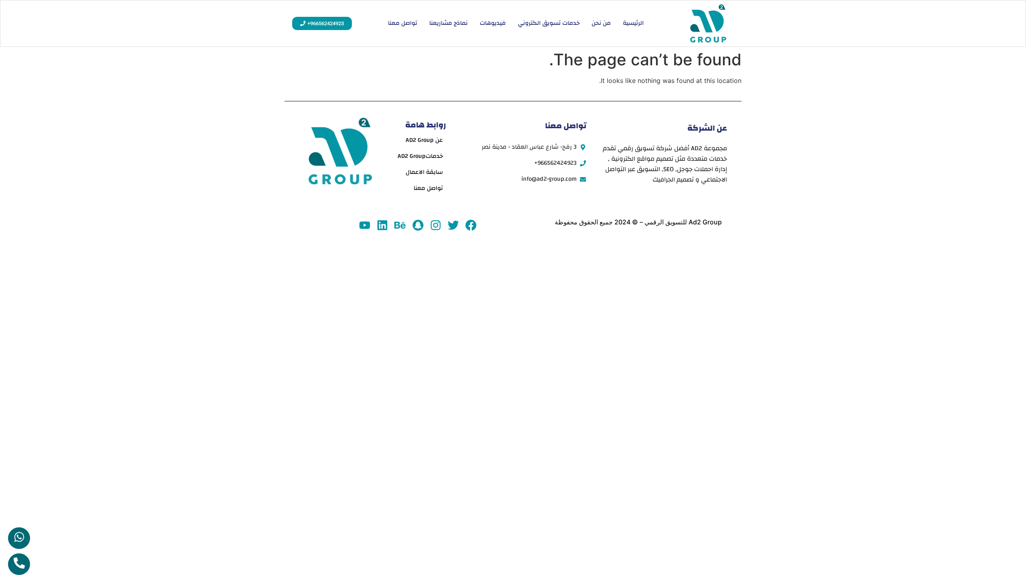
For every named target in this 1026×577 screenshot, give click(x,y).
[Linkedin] (382, 225)
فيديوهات (493, 23)
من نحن (601, 23)
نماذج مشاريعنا (448, 23)
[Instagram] (435, 225)
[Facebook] (471, 225)
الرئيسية (633, 23)
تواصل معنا (402, 23)
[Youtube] (364, 225)
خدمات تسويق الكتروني (549, 23)
